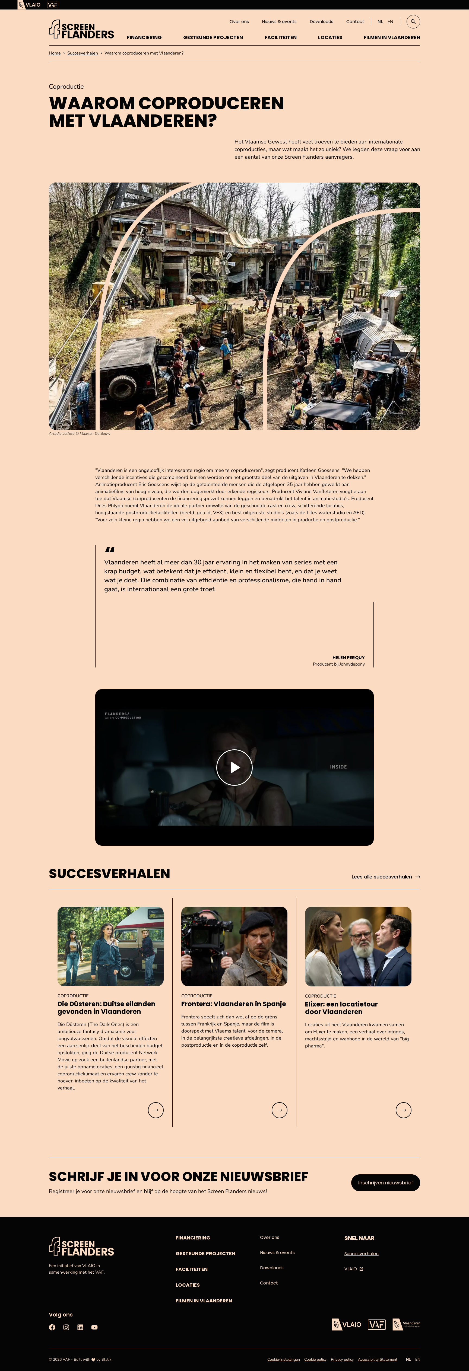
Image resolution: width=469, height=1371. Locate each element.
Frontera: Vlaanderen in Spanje (233, 1004)
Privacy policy (342, 1359)
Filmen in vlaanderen (392, 37)
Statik (106, 1359)
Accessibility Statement (377, 1359)
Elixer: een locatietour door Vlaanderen (341, 1008)
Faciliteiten (281, 37)
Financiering (144, 37)
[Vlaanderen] (406, 1324)
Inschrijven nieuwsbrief (385, 1182)
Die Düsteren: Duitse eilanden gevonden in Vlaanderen (107, 1007)
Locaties (330, 37)
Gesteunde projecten (213, 37)
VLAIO (350, 1269)
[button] (413, 21)
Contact (355, 21)
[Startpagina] (81, 29)
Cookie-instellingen (283, 1359)
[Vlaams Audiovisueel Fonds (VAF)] (52, 5)
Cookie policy (315, 1359)
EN (390, 22)
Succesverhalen (361, 1254)
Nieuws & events (279, 21)
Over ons (239, 21)
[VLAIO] (28, 4)
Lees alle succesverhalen (382, 876)
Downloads (321, 21)
